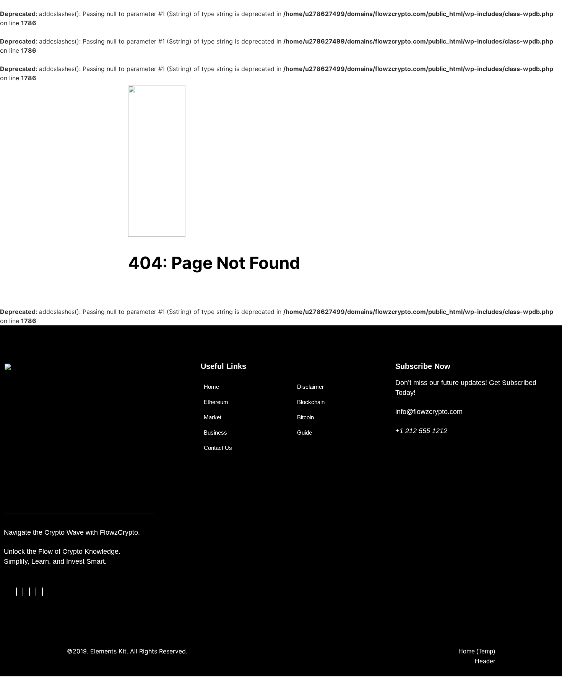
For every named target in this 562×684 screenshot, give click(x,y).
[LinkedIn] (29, 591)
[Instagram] (42, 591)
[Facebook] (16, 591)
